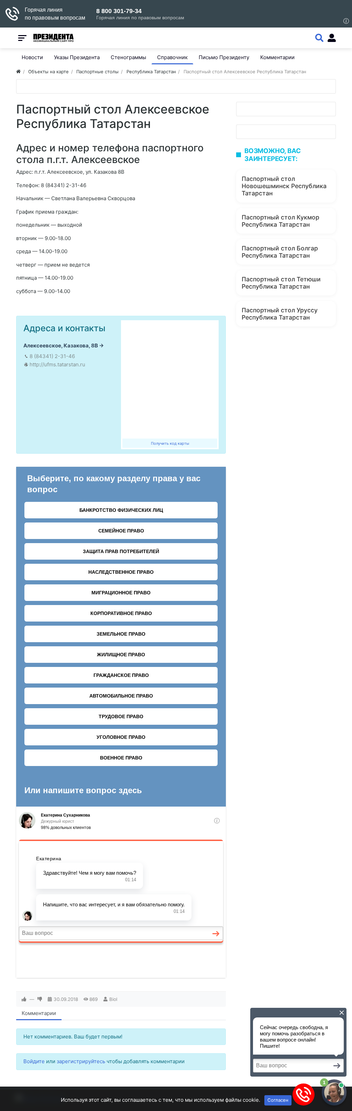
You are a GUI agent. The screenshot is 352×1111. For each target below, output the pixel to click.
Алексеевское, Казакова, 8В (60, 345)
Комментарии (39, 1013)
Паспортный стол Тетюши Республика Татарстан (281, 283)
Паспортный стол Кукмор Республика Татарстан (280, 221)
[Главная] (18, 71)
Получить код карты (170, 443)
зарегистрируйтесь (81, 1061)
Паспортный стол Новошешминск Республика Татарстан (284, 186)
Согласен (277, 1100)
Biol (113, 999)
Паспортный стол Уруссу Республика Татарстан (280, 313)
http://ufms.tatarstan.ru (57, 364)
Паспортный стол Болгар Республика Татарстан (280, 252)
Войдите (34, 1061)
